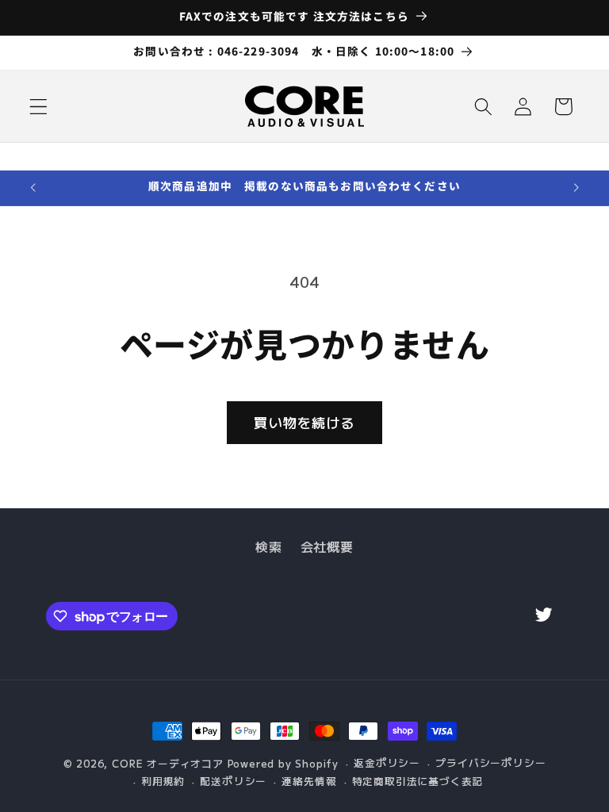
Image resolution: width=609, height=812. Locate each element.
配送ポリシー (233, 780)
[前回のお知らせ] (33, 187)
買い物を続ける (304, 422)
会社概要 (327, 546)
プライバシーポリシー (490, 762)
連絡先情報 (309, 780)
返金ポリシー (387, 762)
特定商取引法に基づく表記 (418, 780)
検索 (268, 546)
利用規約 (163, 780)
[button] (38, 106)
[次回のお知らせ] (575, 187)
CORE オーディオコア (168, 763)
